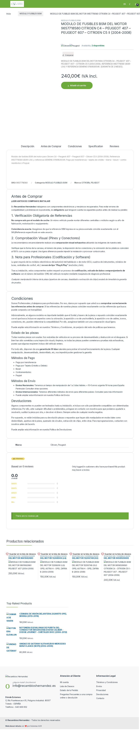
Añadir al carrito (78, 85)
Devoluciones (102, 694)
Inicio (8, 13)
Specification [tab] (95, 146)
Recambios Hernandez (19, 720)
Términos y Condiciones (61, 327)
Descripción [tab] (27, 146)
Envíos (99, 686)
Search (124, 3)
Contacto (100, 698)
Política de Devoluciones (61, 429)
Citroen (54, 445)
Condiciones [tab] (75, 146)
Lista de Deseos (67, 686)
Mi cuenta (64, 682)
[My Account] (130, 3)
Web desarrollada (13, 726)
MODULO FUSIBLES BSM (30, 13)
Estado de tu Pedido (69, 690)
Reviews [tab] (114, 146)
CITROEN (85, 182)
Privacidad (101, 690)
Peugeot (62, 445)
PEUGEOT (95, 182)
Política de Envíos (61, 395)
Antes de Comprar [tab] (51, 146)
